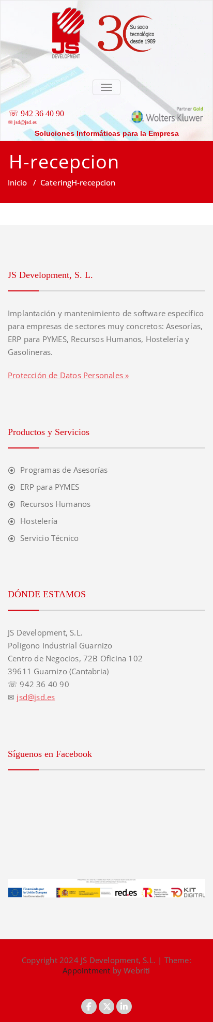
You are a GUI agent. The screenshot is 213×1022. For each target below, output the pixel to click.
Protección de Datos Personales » (68, 375)
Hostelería (38, 521)
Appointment (86, 970)
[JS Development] (106, 6)
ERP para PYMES (49, 487)
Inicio (17, 182)
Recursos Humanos (55, 504)
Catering (55, 182)
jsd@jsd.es (25, 122)
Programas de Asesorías (64, 469)
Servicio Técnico (49, 538)
